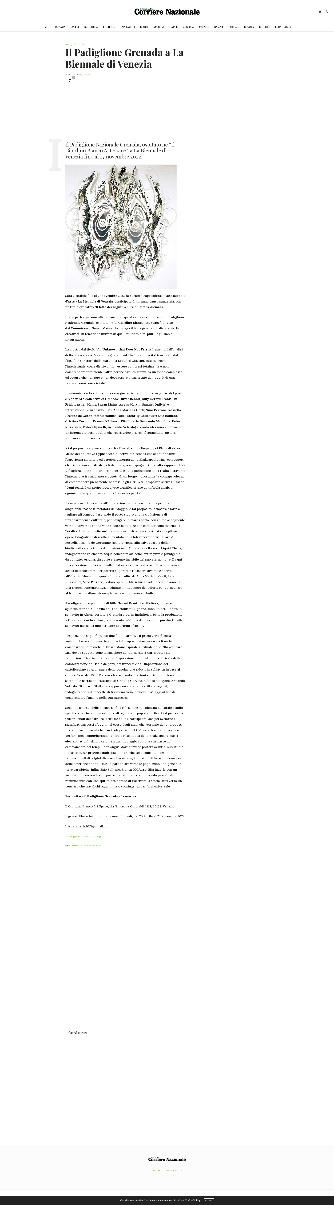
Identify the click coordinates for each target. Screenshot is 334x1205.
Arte (174, 27)
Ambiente (159, 27)
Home (44, 27)
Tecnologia (283, 27)
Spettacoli (127, 27)
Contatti (157, 1170)
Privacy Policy (173, 1170)
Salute (219, 27)
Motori (204, 27)
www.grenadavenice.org (83, 836)
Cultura (188, 27)
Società (264, 27)
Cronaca (59, 27)
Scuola (249, 27)
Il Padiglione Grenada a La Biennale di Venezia (124, 58)
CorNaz (87, 74)
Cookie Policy (192, 1200)
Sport (144, 27)
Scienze (234, 27)
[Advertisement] (125, 113)
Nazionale (79, 44)
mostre (97, 845)
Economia (91, 27)
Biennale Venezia (82, 845)
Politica (109, 27)
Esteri (74, 27)
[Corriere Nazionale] (167, 11)
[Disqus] (132, 895)
